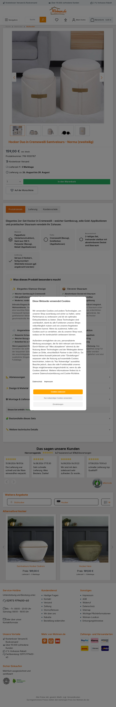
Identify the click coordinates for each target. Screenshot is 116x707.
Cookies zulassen (58, 392)
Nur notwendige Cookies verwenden (58, 398)
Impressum (48, 382)
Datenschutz (37, 382)
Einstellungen (58, 404)
